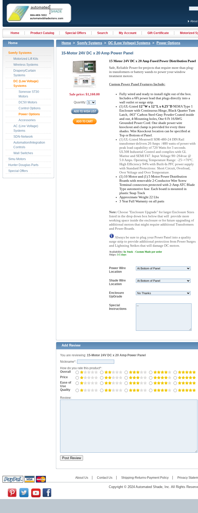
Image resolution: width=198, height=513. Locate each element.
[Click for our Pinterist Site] (12, 496)
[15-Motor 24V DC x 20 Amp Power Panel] (84, 73)
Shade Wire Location (117, 282)
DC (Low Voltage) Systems (129, 43)
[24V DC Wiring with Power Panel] (84, 76)
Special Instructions (118, 307)
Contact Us (104, 477)
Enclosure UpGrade (116, 294)
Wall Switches (23, 153)
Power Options (29, 114)
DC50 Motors (28, 102)
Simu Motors (17, 159)
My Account (127, 33)
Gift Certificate (158, 33)
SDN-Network (23, 136)
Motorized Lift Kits (25, 59)
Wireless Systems (25, 65)
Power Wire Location (117, 270)
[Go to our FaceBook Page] (47, 496)
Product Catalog (42, 33)
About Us (81, 477)
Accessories (27, 120)
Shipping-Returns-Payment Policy (145, 477)
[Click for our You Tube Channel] (36, 496)
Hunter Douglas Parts (23, 165)
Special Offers (75, 33)
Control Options (29, 108)
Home (15, 33)
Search (102, 33)
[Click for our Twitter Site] (24, 496)
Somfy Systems (20, 53)
